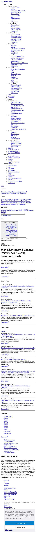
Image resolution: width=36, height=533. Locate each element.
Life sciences (14, 126)
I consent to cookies (20, 523)
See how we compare (14, 157)
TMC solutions (15, 86)
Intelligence (14, 52)
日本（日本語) (23, 210)
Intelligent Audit (15, 18)
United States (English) (7, 192)
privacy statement (20, 512)
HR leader (14, 135)
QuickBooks (14, 78)
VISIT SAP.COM (9, 499)
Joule (9, 94)
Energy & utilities (16, 118)
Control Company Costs (11, 227)
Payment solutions (16, 37)
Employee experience (17, 108)
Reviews (10, 159)
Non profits (14, 127)
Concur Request (15, 15)
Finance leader (15, 134)
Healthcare (14, 124)
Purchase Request (16, 39)
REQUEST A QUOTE (10, 493)
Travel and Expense (13, 149)
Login (2, 186)
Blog (9, 167)
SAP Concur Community (15, 178)
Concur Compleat (16, 85)
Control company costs (17, 105)
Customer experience (13, 172)
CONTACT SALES (13, 162)
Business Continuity (11, 225)
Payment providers (16, 36)
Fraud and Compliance (11, 231)
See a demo (11, 97)
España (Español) (10, 204)
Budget (13, 9)
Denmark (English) (11, 202)
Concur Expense (15, 7)
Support (10, 179)
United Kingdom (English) (8, 199)
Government (14, 121)
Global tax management (17, 110)
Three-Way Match (16, 40)
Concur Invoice (15, 34)
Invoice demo (11, 183)
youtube (6, 485)
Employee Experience (11, 230)
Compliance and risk (17, 104)
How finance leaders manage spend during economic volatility (18, 348)
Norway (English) (20, 204)
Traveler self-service (16, 88)
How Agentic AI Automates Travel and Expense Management (18, 315)
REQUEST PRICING (14, 153)
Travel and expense (16, 113)
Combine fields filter (6, 240)
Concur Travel (15, 25)
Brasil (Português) (21, 193)
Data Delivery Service (17, 50)
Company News (11, 226)
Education (14, 116)
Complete (10, 148)
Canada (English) (18, 192)
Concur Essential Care (17, 58)
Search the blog (5, 238)
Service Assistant (16, 145)
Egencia (13, 75)
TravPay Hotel (15, 89)
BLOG (6, 489)
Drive (12, 17)
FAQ (5, 497)
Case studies (11, 170)
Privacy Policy (9, 530)
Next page (4, 437)
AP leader (14, 132)
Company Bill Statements (18, 10)
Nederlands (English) (20, 201)
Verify (13, 20)
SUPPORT (7, 496)
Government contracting (18, 123)
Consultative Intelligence (18, 48)
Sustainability (11, 234)
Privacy (6, 505)
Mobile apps (11, 175)
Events (9, 173)
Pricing (10, 160)
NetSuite (13, 77)
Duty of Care (11, 228)
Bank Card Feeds (16, 12)
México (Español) (11, 193)
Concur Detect (15, 14)
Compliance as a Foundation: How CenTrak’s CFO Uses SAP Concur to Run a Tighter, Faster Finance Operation (18, 371)
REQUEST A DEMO (10, 494)
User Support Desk (16, 64)
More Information (20, 527)
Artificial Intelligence (13, 151)
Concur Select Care (16, 59)
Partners (10, 176)
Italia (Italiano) (10, 201)
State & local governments (18, 129)
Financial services (16, 119)
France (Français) (20, 199)
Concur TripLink (16, 29)
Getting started (15, 142)
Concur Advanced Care (17, 56)
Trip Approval (15, 91)
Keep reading (4, 267)
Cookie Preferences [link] (9, 508)
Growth (13, 112)
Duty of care (14, 107)
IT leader (13, 137)
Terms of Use (8, 507)
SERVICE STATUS (10, 488)
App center (11, 168)
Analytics (13, 45)
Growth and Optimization (11, 232)
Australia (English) (6, 210)
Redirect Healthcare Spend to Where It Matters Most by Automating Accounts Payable (16, 301)
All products (14, 22)
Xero (12, 80)
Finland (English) (21, 202)
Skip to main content (6, 1)
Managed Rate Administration (19, 63)
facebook (6, 480)
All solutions (14, 146)
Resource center (12, 165)
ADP (12, 72)
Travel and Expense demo (15, 181)
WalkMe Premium (16, 61)
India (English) (15, 210)
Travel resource (15, 138)
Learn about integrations (18, 69)
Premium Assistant (16, 143)
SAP (12, 70)
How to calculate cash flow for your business (13, 359)
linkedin (6, 483)
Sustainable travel (16, 102)
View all (3, 331)
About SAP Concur (13, 156)
